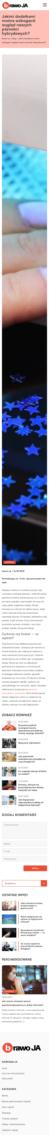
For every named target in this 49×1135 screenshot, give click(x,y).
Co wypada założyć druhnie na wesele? (32, 772)
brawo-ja (6, 571)
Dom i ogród (8, 1107)
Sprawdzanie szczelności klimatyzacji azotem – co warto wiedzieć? (33, 932)
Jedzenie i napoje (10, 1130)
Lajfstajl (9, 562)
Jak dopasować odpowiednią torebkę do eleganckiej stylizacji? (31, 802)
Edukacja (6, 1112)
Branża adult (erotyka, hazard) (16, 1101)
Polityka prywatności (13, 1073)
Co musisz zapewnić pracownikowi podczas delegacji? (31, 946)
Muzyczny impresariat (29, 743)
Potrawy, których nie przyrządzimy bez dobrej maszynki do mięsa (30, 787)
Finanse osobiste (10, 1118)
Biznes (5, 1095)
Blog (4, 1068)
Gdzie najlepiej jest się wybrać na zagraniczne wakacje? (31, 919)
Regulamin (7, 1078)
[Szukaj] (44, 883)
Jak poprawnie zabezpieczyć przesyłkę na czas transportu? (31, 759)
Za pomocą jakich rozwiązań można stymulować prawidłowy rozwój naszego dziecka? (31, 729)
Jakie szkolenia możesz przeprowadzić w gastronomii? (32, 905)
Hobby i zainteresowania (13, 1124)
